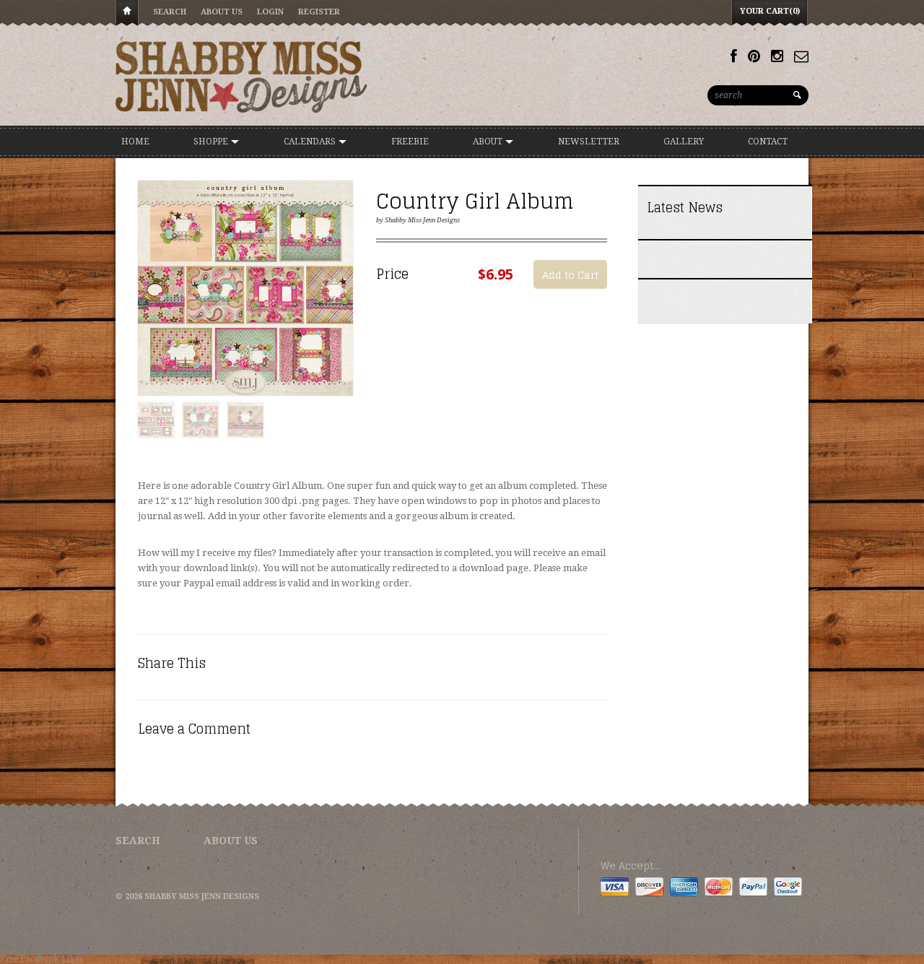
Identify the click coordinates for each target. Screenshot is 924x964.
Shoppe (211, 141)
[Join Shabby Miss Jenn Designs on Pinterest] (754, 56)
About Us (222, 12)
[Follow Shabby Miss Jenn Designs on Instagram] (777, 56)
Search (169, 12)
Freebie (410, 141)
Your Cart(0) (770, 11)
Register (319, 12)
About (489, 141)
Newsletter (588, 141)
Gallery (683, 141)
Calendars (311, 141)
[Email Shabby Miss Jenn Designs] (801, 56)
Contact (768, 141)
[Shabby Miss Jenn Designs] (242, 76)
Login (270, 12)
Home (127, 13)
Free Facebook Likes (41, 959)
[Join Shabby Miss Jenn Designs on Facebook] (734, 56)
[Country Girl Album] (245, 289)
